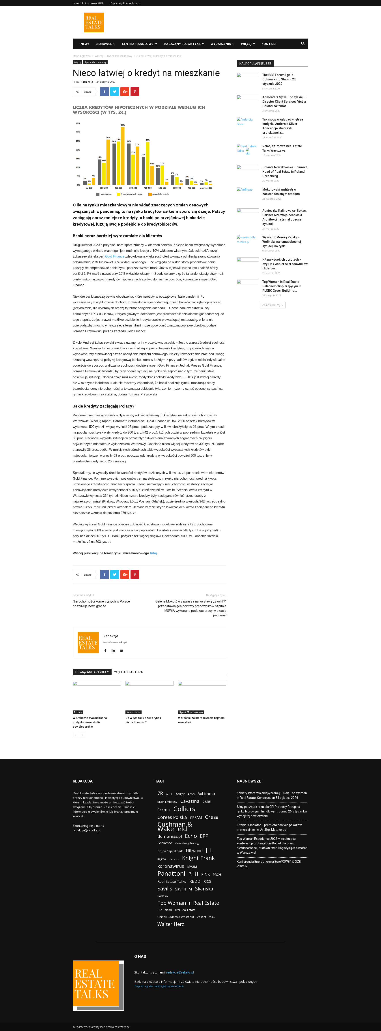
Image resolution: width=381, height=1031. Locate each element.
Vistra (212, 917)
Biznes (78, 712)
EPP (204, 836)
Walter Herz (170, 924)
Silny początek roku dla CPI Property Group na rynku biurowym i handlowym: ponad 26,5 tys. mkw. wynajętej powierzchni (272, 811)
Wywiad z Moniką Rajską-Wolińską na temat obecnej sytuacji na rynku (281, 241)
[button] (303, 44)
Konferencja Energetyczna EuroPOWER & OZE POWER (269, 864)
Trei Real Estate (185, 910)
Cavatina (190, 801)
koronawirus (170, 866)
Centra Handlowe (137, 44)
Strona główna (82, 56)
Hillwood (194, 850)
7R (160, 793)
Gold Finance (114, 256)
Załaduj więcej (271, 305)
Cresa (212, 816)
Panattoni (171, 873)
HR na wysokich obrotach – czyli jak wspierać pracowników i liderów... (285, 264)
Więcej (246, 44)
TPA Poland (164, 910)
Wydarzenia (221, 44)
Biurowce (104, 44)
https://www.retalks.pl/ (115, 642)
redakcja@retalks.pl (86, 830)
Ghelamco (164, 843)
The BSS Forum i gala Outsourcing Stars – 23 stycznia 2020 (279, 79)
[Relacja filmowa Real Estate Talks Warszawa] (248, 151)
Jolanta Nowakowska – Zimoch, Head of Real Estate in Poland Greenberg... (285, 171)
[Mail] (123, 651)
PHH (193, 874)
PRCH (217, 874)
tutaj (153, 553)
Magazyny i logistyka (182, 44)
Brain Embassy (167, 802)
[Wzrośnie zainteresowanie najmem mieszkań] (202, 697)
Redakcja (87, 81)
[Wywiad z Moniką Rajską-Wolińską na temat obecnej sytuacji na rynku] (248, 242)
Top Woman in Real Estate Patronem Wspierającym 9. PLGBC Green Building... (281, 286)
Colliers (184, 808)
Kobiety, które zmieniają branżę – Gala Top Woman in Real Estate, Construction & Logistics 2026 (272, 795)
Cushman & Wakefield (174, 826)
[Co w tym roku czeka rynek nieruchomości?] (149, 697)
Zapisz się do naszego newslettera (159, 986)
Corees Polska (172, 817)
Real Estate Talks (171, 881)
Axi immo (206, 793)
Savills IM (183, 889)
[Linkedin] (115, 651)
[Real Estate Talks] (94, 31)
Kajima (161, 859)
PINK (205, 874)
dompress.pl (169, 836)
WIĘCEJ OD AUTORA (128, 672)
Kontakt (269, 44)
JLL (209, 850)
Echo (191, 835)
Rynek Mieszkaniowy (119, 56)
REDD (194, 881)
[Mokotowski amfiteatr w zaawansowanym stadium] (248, 195)
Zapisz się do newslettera (125, 3)
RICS (207, 881)
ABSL (169, 794)
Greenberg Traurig (187, 843)
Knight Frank (198, 858)
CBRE (207, 801)
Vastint (201, 917)
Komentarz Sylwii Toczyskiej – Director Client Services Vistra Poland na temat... (284, 101)
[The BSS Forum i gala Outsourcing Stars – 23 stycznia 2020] (248, 80)
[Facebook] (107, 651)
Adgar (180, 794)
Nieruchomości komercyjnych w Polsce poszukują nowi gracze (101, 603)
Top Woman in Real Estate (188, 903)
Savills (164, 888)
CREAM (196, 817)
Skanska (204, 888)
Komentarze (133, 712)
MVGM (192, 866)
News (85, 44)
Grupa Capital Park (170, 851)
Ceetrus (163, 810)
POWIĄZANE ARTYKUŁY (92, 672)
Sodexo (162, 896)
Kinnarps (174, 859)
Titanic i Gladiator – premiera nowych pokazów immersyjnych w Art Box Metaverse (269, 827)
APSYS (191, 794)
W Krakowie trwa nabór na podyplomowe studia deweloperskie (90, 722)
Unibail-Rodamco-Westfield (175, 917)
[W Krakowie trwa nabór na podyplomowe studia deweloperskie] (97, 697)
